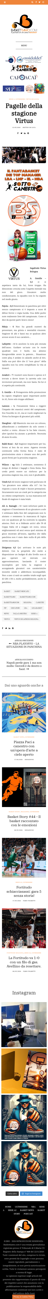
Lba (25, 608)
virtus (7, 619)
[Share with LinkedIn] (25, 133)
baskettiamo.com (27, 597)
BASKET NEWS (27, 1210)
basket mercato (22, 591)
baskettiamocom (11, 602)
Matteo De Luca (29, 127)
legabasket (37, 608)
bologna (27, 602)
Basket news (19, 737)
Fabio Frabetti (29, 901)
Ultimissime (20, 99)
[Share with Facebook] (19, 133)
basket (7, 591)
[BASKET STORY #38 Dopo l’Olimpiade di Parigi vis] (24, 1070)
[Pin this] (29, 133)
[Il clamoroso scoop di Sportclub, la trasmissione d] (24, 1024)
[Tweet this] (22, 133)
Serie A (12, 99)
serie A (34, 614)
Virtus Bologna (32, 99)
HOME (8, 1207)
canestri (40, 602)
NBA (33, 1207)
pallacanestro (20, 614)
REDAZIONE (29, 759)
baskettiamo (9, 597)
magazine (25, 812)
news (6, 614)
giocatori (15, 608)
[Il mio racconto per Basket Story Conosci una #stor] (24, 1117)
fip (5, 608)
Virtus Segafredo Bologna (26, 619)
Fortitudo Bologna (15, 953)
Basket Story (14, 812)
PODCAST (28, 1214)
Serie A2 (19, 882)
